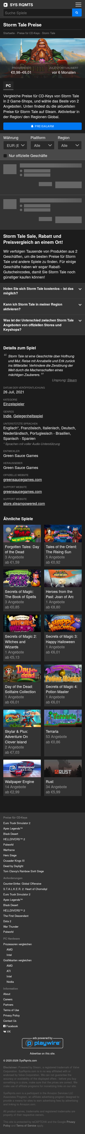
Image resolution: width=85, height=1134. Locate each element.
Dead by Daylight (13, 866)
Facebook (12, 1026)
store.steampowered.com (24, 503)
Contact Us (9, 1021)
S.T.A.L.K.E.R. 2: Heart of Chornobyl (25, 889)
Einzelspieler (13, 403)
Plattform (38, 137)
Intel (9, 955)
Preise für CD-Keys (28, 33)
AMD (10, 949)
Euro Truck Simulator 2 (16, 823)
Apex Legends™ (13, 828)
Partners (8, 1005)
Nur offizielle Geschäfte (28, 155)
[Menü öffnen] (78, 4)
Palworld (8, 844)
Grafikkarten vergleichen (17, 960)
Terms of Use (11, 1010)
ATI (9, 971)
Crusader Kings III (14, 861)
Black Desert (10, 834)
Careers (7, 999)
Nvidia (10, 982)
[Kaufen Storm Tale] (42, 212)
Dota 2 (7, 921)
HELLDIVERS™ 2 (14, 839)
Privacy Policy (11, 1015)
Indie (7, 415)
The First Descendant (15, 916)
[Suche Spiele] (77, 12)
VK (8, 1031)
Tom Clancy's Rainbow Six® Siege (23, 871)
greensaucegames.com (22, 479)
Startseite (18, 5)
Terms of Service (26, 1125)
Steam (72, 380)
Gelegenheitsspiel (28, 415)
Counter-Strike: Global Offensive (22, 883)
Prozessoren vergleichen (17, 944)
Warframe (9, 850)
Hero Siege (10, 855)
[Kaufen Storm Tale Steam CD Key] (42, 177)
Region (64, 137)
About (6, 994)
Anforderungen (12, 878)
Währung (10, 137)
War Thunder (10, 926)
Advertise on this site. (42, 1053)
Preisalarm (44, 126)
